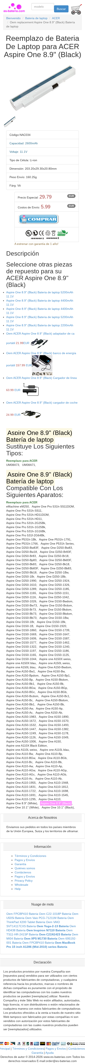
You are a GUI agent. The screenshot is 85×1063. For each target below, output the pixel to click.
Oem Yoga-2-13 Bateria (53, 926)
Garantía (20, 864)
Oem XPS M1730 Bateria (40, 938)
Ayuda (49, 1052)
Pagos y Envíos (25, 860)
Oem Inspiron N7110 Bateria (45, 930)
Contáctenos (23, 872)
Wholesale (21, 884)
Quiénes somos (25, 868)
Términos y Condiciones (30, 855)
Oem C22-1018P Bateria (55, 913)
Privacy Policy (24, 880)
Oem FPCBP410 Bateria (22, 913)
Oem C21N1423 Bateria (55, 934)
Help (18, 888)
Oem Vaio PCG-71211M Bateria (46, 918)
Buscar (61, 9)
